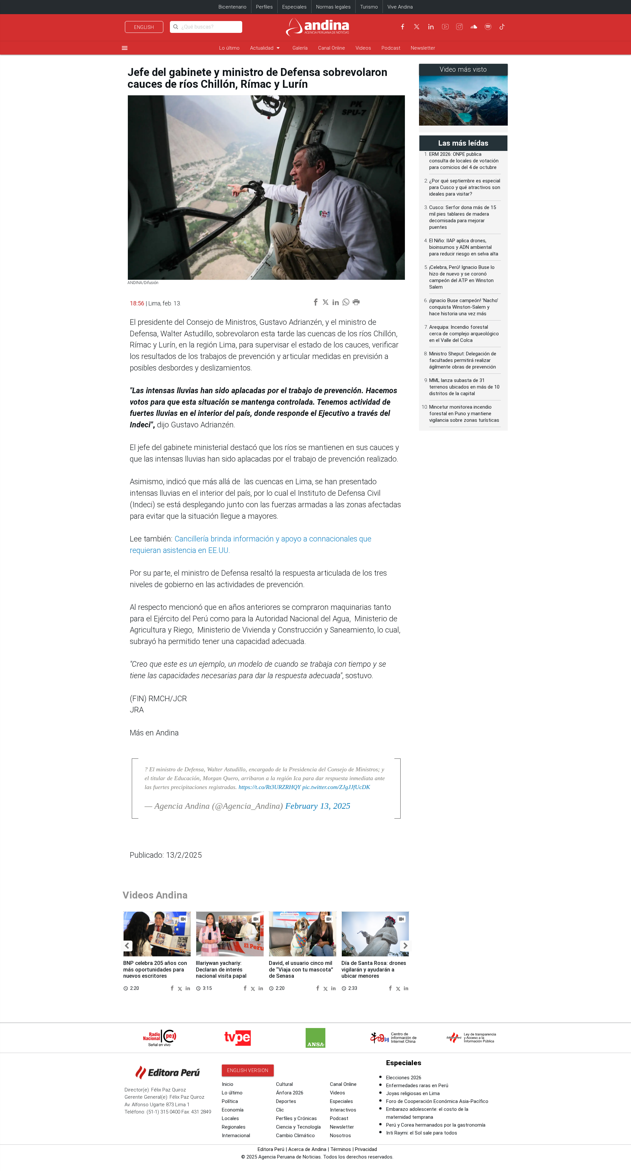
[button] (126, 946)
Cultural (284, 1084)
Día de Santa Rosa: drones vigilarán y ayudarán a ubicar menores (373, 969)
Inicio (227, 1084)
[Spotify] (488, 26)
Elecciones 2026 (403, 1078)
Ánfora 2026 (289, 1093)
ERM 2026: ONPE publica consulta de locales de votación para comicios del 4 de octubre (464, 160)
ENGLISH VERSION (248, 1070)
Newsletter (423, 48)
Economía (233, 1110)
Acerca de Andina (307, 1149)
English (144, 27)
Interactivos (343, 1110)
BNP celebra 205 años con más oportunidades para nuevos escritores (155, 969)
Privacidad (366, 1149)
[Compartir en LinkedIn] (188, 988)
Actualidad (266, 48)
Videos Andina (155, 895)
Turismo (369, 7)
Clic (280, 1110)
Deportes (286, 1101)
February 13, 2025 (317, 806)
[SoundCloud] (473, 26)
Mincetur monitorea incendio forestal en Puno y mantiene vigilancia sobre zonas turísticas (464, 413)
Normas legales (333, 7)
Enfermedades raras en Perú (417, 1086)
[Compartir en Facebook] (173, 988)
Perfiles (264, 7)
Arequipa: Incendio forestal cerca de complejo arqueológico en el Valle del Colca (464, 333)
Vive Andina (400, 7)
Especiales (294, 7)
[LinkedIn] (430, 26)
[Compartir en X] (181, 988)
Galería (300, 48)
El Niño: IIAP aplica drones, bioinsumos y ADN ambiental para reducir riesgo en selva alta (463, 247)
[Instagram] (459, 26)
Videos (363, 48)
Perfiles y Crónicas (296, 1118)
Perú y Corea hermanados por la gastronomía (435, 1125)
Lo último (229, 48)
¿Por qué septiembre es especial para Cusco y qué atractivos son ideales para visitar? (464, 187)
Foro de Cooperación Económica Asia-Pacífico (437, 1101)
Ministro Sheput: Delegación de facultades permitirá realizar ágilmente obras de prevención (462, 360)
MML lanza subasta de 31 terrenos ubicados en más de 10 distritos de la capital (464, 386)
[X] (416, 26)
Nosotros (340, 1135)
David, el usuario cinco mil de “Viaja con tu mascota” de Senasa (301, 969)
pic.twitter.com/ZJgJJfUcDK (336, 787)
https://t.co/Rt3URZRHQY (270, 787)
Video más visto (463, 69)
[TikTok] (502, 26)
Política (230, 1101)
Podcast (391, 48)
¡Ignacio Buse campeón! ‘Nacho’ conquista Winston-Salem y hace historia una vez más (463, 307)
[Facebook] (402, 26)
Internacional (236, 1135)
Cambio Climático (295, 1135)
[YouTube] (445, 26)
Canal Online (331, 48)
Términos (340, 1149)
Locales (230, 1118)
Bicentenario (232, 7)
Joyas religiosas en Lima (413, 1093)
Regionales (233, 1127)
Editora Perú (271, 1149)
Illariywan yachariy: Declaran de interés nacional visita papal (221, 969)
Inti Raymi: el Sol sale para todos (421, 1133)
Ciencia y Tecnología (298, 1127)
